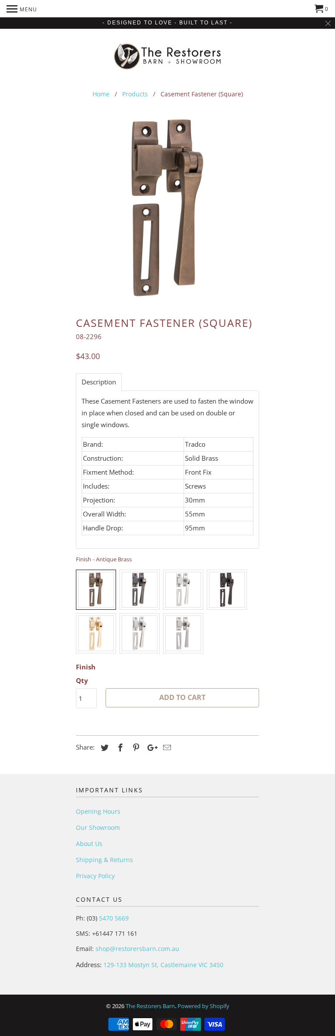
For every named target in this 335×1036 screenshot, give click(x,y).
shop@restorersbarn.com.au (137, 948)
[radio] (96, 590)
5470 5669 (113, 918)
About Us (89, 843)
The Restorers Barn (150, 1006)
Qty (82, 680)
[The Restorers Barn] (167, 54)
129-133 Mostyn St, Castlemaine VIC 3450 (163, 965)
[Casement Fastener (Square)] (167, 208)
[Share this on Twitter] (103, 747)
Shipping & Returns (104, 860)
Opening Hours (98, 811)
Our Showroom (98, 827)
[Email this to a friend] (166, 747)
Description (99, 382)
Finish (86, 666)
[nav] (22, 8)
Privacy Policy (95, 876)
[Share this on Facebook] (119, 747)
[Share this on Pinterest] (135, 747)
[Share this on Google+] (150, 747)
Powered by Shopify (203, 1006)
